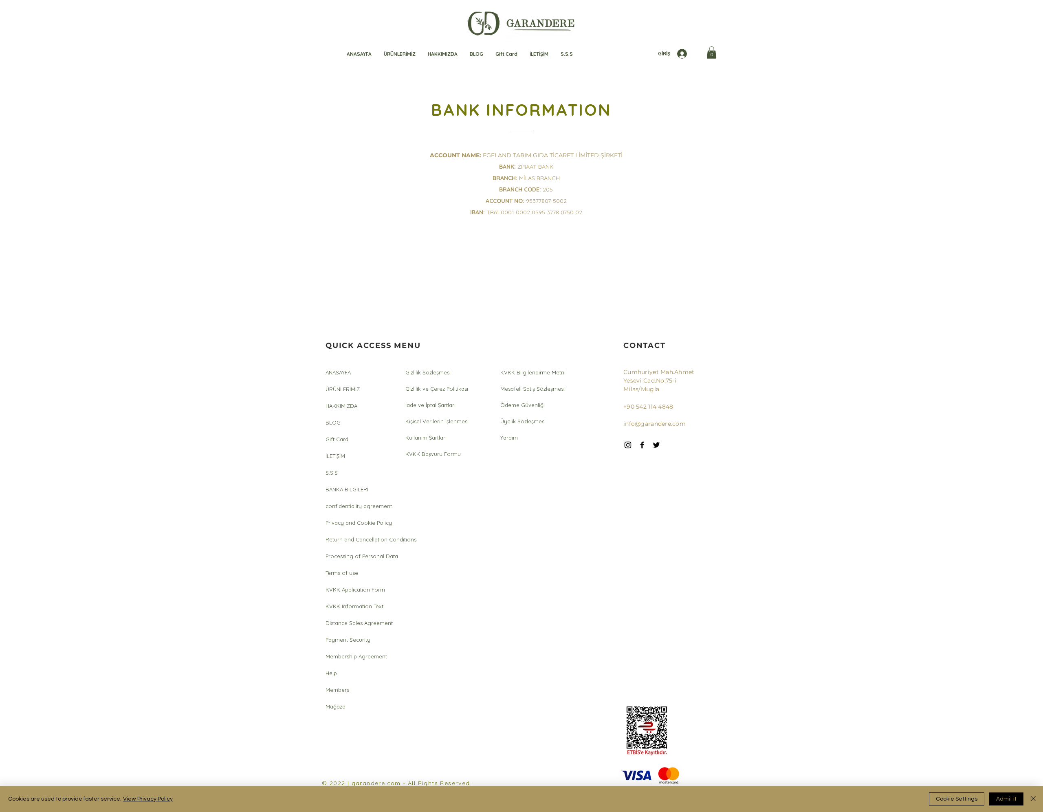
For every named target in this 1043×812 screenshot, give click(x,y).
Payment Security (348, 639)
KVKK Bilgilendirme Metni (533, 372)
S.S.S (332, 472)
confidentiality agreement (356, 506)
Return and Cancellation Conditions (356, 539)
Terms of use (342, 573)
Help (331, 673)
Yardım (509, 437)
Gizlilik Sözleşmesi (428, 372)
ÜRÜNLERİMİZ (343, 389)
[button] (711, 52)
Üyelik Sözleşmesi (523, 421)
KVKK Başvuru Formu (433, 454)
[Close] (1033, 798)
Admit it (1006, 799)
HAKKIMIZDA (341, 406)
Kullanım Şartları (426, 437)
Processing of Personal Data (356, 556)
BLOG (333, 422)
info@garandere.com (654, 423)
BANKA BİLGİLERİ (347, 489)
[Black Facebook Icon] (642, 444)
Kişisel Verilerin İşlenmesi (437, 421)
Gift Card (337, 439)
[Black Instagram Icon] (627, 444)
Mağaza (335, 706)
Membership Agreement (356, 656)
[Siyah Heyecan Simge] (656, 444)
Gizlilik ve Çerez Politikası (436, 388)
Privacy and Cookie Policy (356, 522)
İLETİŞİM (335, 456)
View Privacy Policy (148, 799)
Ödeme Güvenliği (522, 405)
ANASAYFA (338, 372)
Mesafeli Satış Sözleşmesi (532, 388)
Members (337, 690)
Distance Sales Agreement (356, 623)
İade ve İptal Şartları (430, 405)
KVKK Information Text (354, 606)
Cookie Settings (956, 799)
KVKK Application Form (355, 589)
